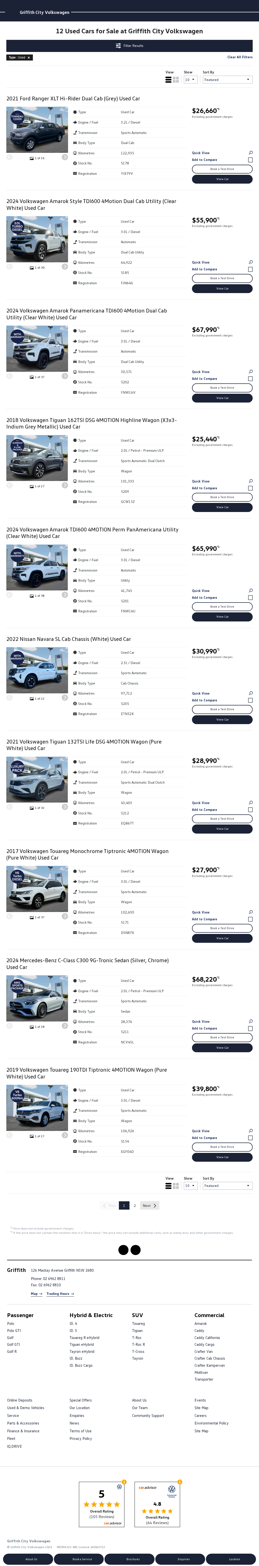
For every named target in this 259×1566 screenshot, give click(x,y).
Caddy (199, 1330)
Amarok (201, 1323)
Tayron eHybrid (82, 1351)
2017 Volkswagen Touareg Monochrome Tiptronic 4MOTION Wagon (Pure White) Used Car (87, 854)
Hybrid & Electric (91, 1315)
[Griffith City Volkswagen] (12, 12)
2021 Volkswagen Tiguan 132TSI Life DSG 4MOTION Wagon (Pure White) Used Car (84, 744)
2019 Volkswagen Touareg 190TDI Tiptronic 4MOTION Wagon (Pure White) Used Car (86, 1072)
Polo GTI (14, 1330)
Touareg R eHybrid (84, 1337)
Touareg (138, 1323)
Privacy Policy (81, 1438)
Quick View (201, 153)
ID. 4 (73, 1323)
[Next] (65, 157)
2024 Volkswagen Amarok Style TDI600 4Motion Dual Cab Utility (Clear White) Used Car (91, 204)
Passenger (20, 1315)
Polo (10, 1323)
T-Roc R (138, 1344)
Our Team (140, 1407)
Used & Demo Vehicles (25, 1407)
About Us (139, 1400)
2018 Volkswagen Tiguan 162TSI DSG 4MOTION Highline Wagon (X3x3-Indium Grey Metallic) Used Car (91, 423)
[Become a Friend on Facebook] (136, 1250)
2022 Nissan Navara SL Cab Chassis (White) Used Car (68, 639)
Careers (201, 1415)
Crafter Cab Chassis (210, 1358)
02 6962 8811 (54, 1278)
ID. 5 (73, 1330)
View (169, 72)
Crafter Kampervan (210, 1365)
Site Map (201, 1407)
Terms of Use (81, 1431)
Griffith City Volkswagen (44, 12)
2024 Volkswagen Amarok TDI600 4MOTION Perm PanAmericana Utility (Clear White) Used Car (92, 532)
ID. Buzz (76, 1358)
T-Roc (137, 1337)
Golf (10, 1337)
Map (34, 1293)
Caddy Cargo (204, 1344)
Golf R (12, 1351)
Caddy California (207, 1337)
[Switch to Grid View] (176, 80)
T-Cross (138, 1351)
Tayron (137, 1358)
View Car (222, 179)
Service (13, 1415)
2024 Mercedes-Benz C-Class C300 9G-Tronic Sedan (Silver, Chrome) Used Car (87, 963)
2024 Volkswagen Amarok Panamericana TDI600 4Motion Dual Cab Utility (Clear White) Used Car (86, 313)
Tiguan (137, 1330)
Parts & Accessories (23, 1423)
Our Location (80, 1407)
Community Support (148, 1415)
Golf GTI (13, 1344)
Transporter (204, 1379)
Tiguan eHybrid (82, 1344)
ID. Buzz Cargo (81, 1365)
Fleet (11, 1438)
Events (200, 1400)
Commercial (209, 1315)
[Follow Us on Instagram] (123, 1250)
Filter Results (133, 45)
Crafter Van (204, 1351)
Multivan (201, 1372)
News (74, 1423)
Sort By (208, 72)
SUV (137, 1315)
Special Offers (81, 1400)
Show (188, 72)
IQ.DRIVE (14, 1446)
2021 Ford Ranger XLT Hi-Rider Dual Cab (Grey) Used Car (73, 98)
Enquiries (77, 1415)
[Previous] (9, 157)
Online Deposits (19, 1400)
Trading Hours (58, 1293)
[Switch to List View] (168, 80)
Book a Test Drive (222, 169)
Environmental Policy (212, 1423)
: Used (17, 57)
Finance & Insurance (23, 1431)
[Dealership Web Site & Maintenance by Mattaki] (242, 1544)
